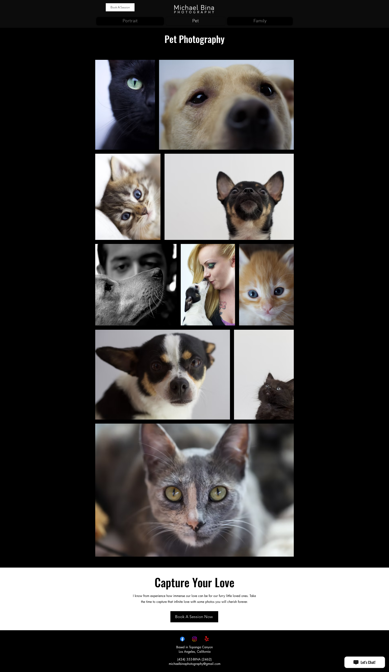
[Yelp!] (207, 639)
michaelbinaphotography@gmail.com (194, 664)
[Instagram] (194, 639)
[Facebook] (182, 639)
